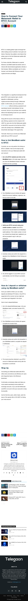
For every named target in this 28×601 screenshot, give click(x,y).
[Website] (14, 475)
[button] (2, 2)
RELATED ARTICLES (6, 481)
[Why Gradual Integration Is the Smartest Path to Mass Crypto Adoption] (4, 492)
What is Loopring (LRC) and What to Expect (21, 444)
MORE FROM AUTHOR (16, 481)
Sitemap (22, 595)
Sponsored (3, 13)
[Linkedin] (10, 473)
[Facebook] (2, 26)
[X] (5, 26)
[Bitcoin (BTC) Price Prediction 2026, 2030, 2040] (4, 537)
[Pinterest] (8, 26)
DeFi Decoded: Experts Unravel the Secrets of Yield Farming (6, 445)
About (4, 595)
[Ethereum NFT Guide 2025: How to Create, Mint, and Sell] (4, 498)
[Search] (26, 2)
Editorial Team (14, 460)
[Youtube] (19, 591)
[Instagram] (7, 473)
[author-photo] (14, 458)
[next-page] (4, 503)
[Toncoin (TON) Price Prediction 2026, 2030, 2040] (4, 531)
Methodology (9, 595)
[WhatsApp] (11, 26)
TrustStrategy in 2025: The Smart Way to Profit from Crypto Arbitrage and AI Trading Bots (17, 486)
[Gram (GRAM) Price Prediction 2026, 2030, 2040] (4, 544)
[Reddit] (15, 473)
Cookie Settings (14, 597)
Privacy (18, 595)
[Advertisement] (14, 38)
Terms (14, 595)
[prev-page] (2, 503)
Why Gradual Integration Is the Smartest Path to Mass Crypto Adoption (15, 492)
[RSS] (18, 473)
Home (2, 11)
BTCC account (5, 106)
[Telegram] (14, 26)
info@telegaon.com (16, 582)
